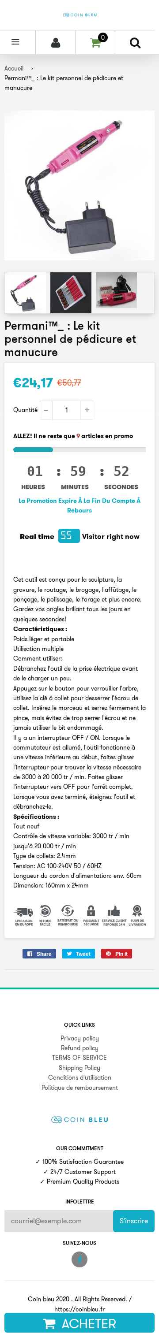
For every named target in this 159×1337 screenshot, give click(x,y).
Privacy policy (80, 1038)
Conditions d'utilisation (79, 1077)
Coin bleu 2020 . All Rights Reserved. (77, 1299)
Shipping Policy (79, 1068)
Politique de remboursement (80, 1088)
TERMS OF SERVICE (79, 1058)
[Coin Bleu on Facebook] (79, 1259)
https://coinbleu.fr (79, 1309)
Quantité (25, 410)
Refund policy (79, 1048)
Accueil (13, 68)
